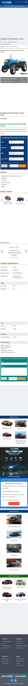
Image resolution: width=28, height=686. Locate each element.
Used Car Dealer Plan (6, 645)
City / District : (4, 159)
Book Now (22, 166)
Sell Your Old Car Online (14, 476)
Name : (3, 142)
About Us (18, 661)
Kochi (22, 643)
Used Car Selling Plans (7, 641)
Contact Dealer (14, 257)
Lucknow (21, 648)
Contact (22, 661)
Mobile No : (4, 147)
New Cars (22, 6)
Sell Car (6, 6)
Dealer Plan (16, 6)
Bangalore (18, 645)
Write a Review (23, 81)
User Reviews (13, 46)
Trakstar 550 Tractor (20, 204)
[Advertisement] (14, 23)
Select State (18, 2)
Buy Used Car (11, 6)
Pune (22, 641)
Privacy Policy (22, 665)
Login (22, 2)
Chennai (18, 643)
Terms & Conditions (16, 163)
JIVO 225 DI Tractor (8, 204)
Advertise (18, 663)
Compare (21, 78)
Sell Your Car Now (14, 503)
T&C (17, 665)
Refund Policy (22, 659)
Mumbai (18, 641)
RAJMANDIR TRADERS (14, 247)
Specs (7, 46)
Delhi (17, 648)
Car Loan (4, 643)
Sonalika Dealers (5, 242)
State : (2, 153)
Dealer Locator (5, 663)
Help (17, 659)
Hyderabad (24, 645)
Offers (3, 46)
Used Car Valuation (6, 648)
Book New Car (5, 659)
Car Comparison (5, 661)
